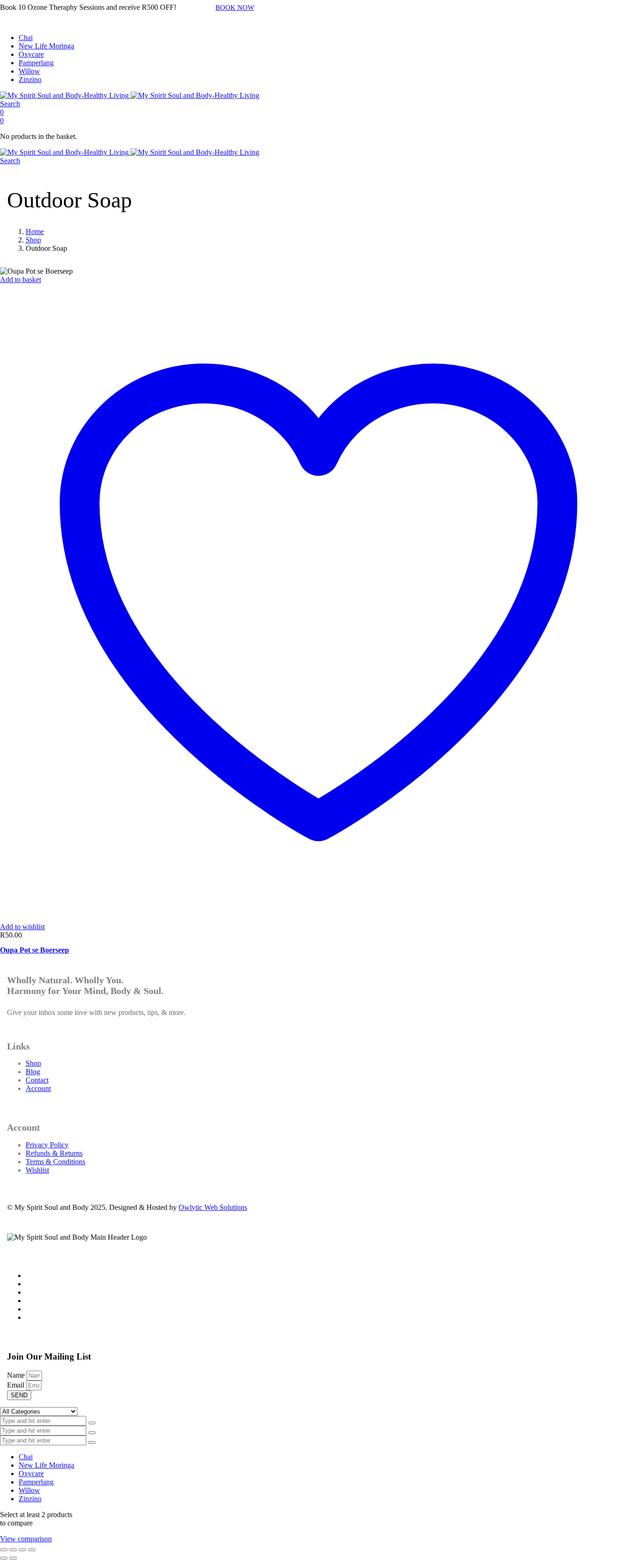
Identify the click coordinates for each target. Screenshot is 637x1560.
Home (35, 231)
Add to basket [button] (20, 279)
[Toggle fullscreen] (13, 1549)
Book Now (234, 7)
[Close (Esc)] (31, 1549)
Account (38, 1088)
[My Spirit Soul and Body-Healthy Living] (129, 95)
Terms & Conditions (55, 1162)
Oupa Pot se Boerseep (34, 950)
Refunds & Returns (54, 1153)
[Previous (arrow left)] (3, 1558)
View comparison (26, 1539)
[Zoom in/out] (3, 1549)
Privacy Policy (47, 1145)
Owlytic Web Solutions (213, 1207)
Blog (33, 1072)
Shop (33, 240)
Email (16, 1385)
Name (17, 1375)
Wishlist (37, 1170)
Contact (37, 1080)
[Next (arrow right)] (13, 1558)
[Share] (22, 1549)
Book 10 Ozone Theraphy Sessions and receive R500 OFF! (88, 7)
